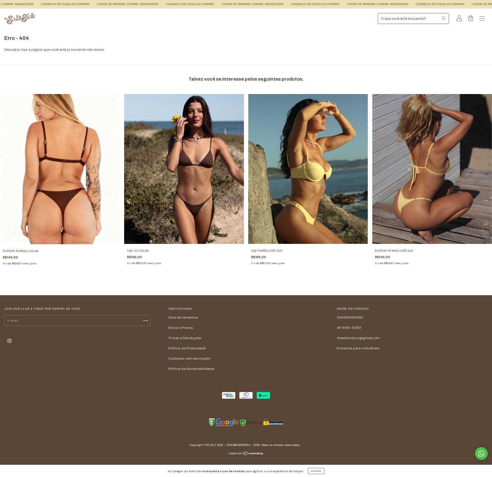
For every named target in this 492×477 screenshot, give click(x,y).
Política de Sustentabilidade (191, 368)
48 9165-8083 (349, 327)
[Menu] (482, 19)
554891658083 (350, 317)
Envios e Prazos (180, 327)
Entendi (316, 471)
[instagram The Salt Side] (9, 341)
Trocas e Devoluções (184, 338)
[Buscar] (443, 18)
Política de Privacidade (187, 348)
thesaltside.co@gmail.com (358, 338)
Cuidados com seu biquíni (189, 358)
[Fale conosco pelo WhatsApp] (481, 453)
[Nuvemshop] (246, 454)
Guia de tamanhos (183, 317)
